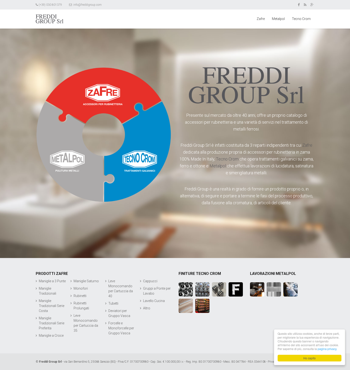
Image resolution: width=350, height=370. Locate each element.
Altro (146, 308)
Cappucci (150, 281)
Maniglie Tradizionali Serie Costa (51, 306)
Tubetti (113, 303)
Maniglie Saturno (86, 281)
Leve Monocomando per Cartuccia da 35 (86, 323)
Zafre (261, 19)
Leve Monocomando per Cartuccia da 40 (120, 288)
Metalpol (278, 19)
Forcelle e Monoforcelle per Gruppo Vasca (121, 328)
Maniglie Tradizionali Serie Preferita (51, 323)
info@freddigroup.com (87, 4)
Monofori (81, 288)
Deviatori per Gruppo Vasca (119, 313)
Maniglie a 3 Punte (52, 281)
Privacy (272, 361)
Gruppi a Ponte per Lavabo (157, 291)
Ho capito (309, 358)
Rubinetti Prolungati (81, 305)
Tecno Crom (301, 19)
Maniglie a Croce (51, 335)
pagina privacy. (327, 349)
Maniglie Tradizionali (47, 291)
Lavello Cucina (154, 301)
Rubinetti (80, 296)
